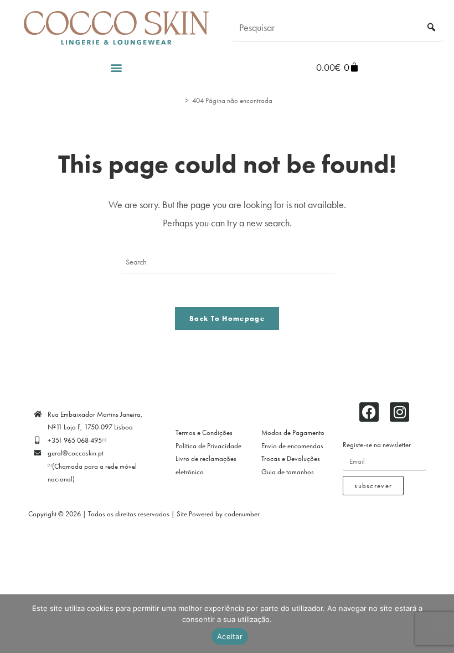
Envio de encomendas (292, 445)
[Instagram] (399, 412)
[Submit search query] (432, 28)
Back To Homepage (227, 318)
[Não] (440, 623)
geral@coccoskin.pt (76, 453)
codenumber (242, 514)
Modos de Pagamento (292, 432)
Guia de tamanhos (287, 471)
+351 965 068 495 (77, 440)
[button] (116, 67)
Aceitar (230, 636)
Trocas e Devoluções (290, 458)
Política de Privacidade (208, 445)
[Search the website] (338, 27)
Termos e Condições (204, 432)
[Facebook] (369, 412)
